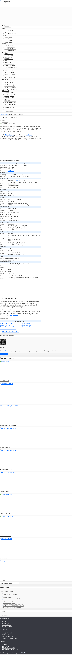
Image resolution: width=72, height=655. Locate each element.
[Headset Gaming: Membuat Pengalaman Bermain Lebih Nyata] (7, 597)
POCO (4, 52)
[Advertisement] (36, 15)
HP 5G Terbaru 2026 (8, 648)
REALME (5, 79)
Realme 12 (29, 135)
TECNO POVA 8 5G (5, 403)
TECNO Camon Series (10, 104)
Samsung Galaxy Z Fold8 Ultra (8, 425)
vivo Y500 (2, 580)
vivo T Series (8, 38)
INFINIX (4, 69)
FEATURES (7, 27)
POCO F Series (8, 57)
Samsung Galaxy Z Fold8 (6, 447)
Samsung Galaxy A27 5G (6, 491)
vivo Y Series (8, 37)
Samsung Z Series (9, 97)
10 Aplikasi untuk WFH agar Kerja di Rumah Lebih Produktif (11, 607)
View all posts (4, 354)
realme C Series (8, 81)
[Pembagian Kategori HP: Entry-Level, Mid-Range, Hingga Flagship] (8, 603)
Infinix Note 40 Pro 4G (7, 327)
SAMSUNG (5, 91)
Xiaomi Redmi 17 (4, 381)
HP (6, 114)
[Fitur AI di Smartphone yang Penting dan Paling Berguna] (8, 600)
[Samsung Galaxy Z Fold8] (8, 428)
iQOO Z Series (8, 30)
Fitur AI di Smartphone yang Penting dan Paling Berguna (11, 601)
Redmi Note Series (9, 65)
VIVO (4, 35)
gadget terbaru (14, 315)
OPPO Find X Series (10, 49)
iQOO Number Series (10, 33)
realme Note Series (9, 86)
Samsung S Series (9, 96)
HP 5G (2, 329)
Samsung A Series (9, 92)
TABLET (4, 109)
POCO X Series (8, 59)
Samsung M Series (9, 94)
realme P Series (8, 82)
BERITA (4, 25)
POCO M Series (8, 55)
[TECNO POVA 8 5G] (6, 384)
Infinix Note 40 (25, 327)
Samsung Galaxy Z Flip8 (6, 469)
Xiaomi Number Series (10, 67)
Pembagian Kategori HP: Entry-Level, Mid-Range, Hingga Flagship (12, 604)
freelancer (8, 351)
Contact (4, 644)
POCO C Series (8, 54)
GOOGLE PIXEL (9, 107)
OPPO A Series (8, 45)
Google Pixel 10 (7, 633)
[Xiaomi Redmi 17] (5, 362)
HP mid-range (9, 135)
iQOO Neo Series (9, 32)
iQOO (4, 28)
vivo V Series (8, 40)
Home (2, 114)
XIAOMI (4, 60)
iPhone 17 (5, 621)
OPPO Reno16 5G (4, 558)
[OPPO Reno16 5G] (6, 539)
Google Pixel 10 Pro (8, 636)
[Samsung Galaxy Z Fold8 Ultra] (9, 406)
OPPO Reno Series (9, 47)
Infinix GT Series (9, 70)
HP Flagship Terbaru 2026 (10, 649)
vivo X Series (8, 42)
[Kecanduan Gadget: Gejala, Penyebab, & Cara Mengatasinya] (7, 591)
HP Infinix (11, 171)
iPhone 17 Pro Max (8, 626)
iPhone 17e (5, 623)
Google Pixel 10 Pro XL (9, 638)
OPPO (4, 44)
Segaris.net (5, 615)
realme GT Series (9, 84)
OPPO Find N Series (10, 50)
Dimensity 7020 (18, 180)
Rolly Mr (23, 653)
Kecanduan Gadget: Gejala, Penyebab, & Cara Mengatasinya (11, 592)
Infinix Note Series (9, 75)
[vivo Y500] (3, 561)
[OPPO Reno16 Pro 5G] (7, 517)
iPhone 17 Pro (6, 625)
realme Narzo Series (10, 87)
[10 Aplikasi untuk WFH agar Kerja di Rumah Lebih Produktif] (13, 606)
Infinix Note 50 (25, 323)
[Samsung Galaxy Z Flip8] (8, 450)
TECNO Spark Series (10, 102)
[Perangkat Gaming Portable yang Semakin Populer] (9, 594)
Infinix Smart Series (9, 77)
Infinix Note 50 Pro (6, 323)
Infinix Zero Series (9, 74)
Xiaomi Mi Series (9, 64)
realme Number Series (10, 89)
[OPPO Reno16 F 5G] (6, 494)
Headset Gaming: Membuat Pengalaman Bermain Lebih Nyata (11, 598)
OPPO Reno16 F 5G (5, 513)
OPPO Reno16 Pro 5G (5, 536)
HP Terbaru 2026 (7, 646)
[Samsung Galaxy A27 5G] (8, 472)
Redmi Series (8, 62)
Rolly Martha (5, 122)
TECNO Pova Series (10, 101)
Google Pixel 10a (7, 634)
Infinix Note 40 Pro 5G (27, 325)
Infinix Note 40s (5, 325)
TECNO (4, 99)
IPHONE (4, 106)
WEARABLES (8, 111)
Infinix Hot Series (9, 72)
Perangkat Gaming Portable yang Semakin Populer (10, 595)
